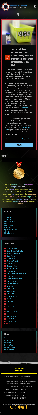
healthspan (7, 194)
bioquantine (8, 187)
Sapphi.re (32, 404)
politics (8, 199)
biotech (22, 187)
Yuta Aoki (10, 286)
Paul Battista (11, 263)
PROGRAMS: (23, 392)
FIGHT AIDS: (9, 390)
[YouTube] (22, 407)
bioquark (15, 187)
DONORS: (13, 387)
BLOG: (21, 384)
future (19, 192)
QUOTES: (22, 398)
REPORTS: (22, 390)
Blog (19, 15)
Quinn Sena (11, 256)
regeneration (28, 199)
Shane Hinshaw (12, 294)
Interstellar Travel (32, 194)
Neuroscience (4, 199)
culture (30, 189)
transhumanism (31, 201)
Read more (19, 145)
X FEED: (8, 384)
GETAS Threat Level (19, 370)
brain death (17, 189)
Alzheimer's (14, 184)
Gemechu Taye (12, 266)
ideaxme (17, 194)
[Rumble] (26, 407)
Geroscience (8, 338)
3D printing (8, 218)
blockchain (12, 189)
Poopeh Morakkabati (14, 139)
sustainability (16, 201)
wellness (19, 204)
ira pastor (5, 197)
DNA (5, 223)
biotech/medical (25, 139)
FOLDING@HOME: (8, 392)
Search (34, 160)
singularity (7, 201)
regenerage (19, 199)
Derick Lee (10, 289)
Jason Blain (11, 314)
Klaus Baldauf (11, 281)
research (34, 199)
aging (7, 184)
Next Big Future (9, 345)
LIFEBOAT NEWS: (24, 377)
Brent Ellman (11, 306)
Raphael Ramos (12, 296)
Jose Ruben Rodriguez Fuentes (17, 274)
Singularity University (11, 229)
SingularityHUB (9, 350)
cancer (21, 189)
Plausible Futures (10, 347)
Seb (8, 309)
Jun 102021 (7, 57)
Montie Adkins (11, 316)
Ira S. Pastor (11, 319)
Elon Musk (7, 227)
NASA (35, 197)
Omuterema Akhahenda (15, 279)
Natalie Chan (11, 299)
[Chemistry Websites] (19, 171)
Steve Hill (10, 304)
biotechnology (30, 187)
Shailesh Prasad (12, 261)
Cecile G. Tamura (12, 284)
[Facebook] (11, 407)
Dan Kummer (11, 276)
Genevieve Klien (12, 248)
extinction (15, 192)
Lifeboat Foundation (14, 404)
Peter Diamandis (9, 221)
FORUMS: (14, 398)
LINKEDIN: (8, 381)
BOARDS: (22, 387)
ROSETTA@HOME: (7, 395)
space (10, 201)
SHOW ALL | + (7, 324)
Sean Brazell (11, 301)
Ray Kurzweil (8, 225)
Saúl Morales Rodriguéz (15, 251)
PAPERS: (22, 395)
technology (23, 201)
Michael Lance (12, 311)
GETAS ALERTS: (23, 381)
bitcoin (7, 189)
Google (26, 192)
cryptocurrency (26, 189)
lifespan (23, 197)
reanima (13, 199)
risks (3, 201)
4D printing (8, 219)
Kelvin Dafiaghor (12, 268)
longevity (29, 197)
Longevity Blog (9, 340)
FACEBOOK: (7, 377)
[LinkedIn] (19, 407)
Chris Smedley (11, 321)
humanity (13, 194)
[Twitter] (15, 407)
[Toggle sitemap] (31, 6)
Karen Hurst (11, 271)
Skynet (6, 231)
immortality (23, 194)
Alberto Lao (11, 291)
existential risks (8, 192)
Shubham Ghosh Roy (14, 253)
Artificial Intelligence (29, 184)
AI (10, 184)
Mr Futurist (7, 343)
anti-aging (21, 184)
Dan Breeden (11, 258)
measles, (25, 108)
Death (33, 189)
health (31, 191)
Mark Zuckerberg (9, 233)
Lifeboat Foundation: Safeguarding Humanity (14, 6)
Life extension (15, 197)
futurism (23, 192)
